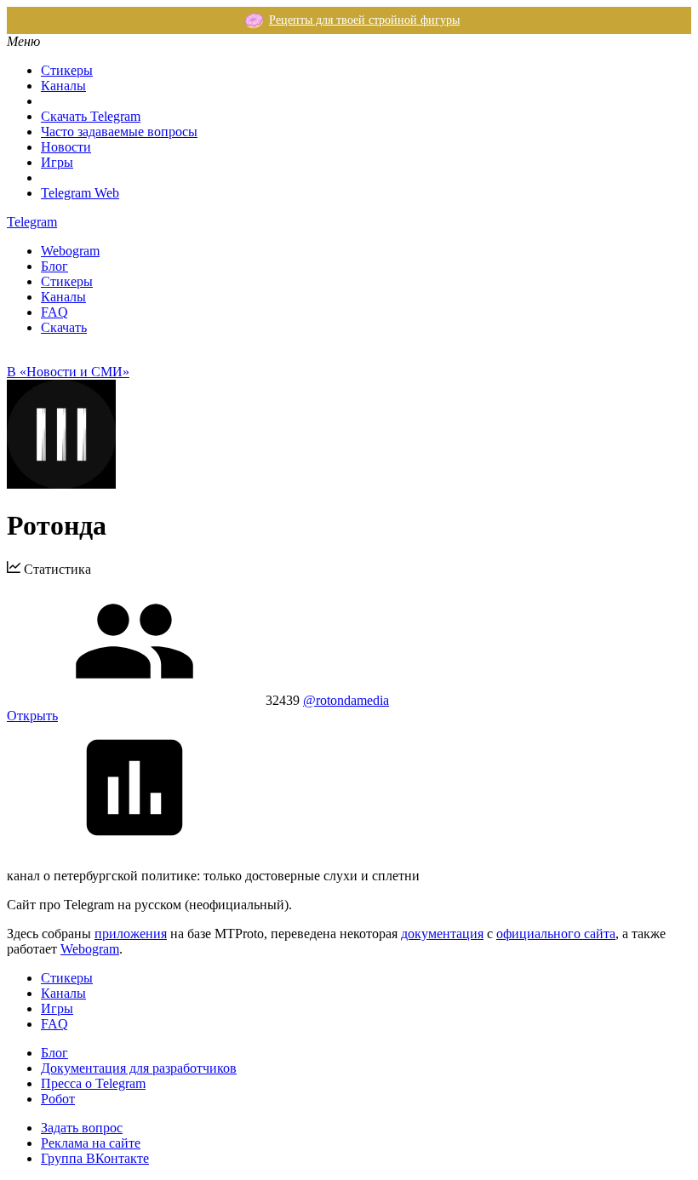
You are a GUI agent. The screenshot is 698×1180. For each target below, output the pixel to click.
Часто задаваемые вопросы (119, 131)
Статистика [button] (55, 569)
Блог (54, 266)
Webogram (70, 250)
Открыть (32, 715)
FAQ (54, 312)
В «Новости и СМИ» (68, 371)
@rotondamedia (346, 700)
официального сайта (555, 933)
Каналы (63, 85)
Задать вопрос (82, 1127)
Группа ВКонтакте (95, 1158)
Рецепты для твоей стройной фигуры (364, 20)
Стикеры (67, 70)
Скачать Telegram (90, 116)
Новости (66, 147)
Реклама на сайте (90, 1143)
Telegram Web (80, 193)
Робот (58, 1098)
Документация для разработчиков (139, 1068)
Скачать (64, 327)
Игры (57, 162)
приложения (130, 933)
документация (442, 933)
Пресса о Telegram (93, 1083)
